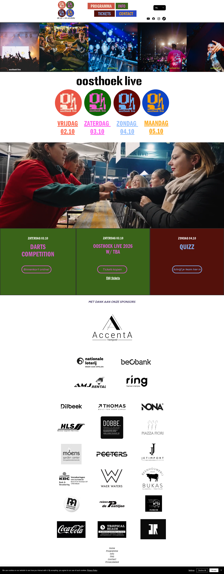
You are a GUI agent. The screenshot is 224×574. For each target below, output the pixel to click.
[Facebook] (153, 18)
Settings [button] (191, 570)
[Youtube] (148, 18)
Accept (213, 570)
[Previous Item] (4, 47)
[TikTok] (164, 18)
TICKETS (104, 14)
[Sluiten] (221, 570)
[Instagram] (159, 18)
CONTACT (126, 14)
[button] (36, 269)
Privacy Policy (92, 570)
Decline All (202, 570)
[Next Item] (220, 47)
